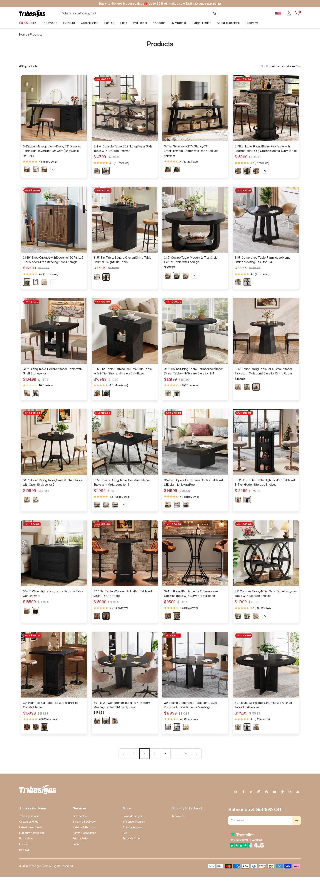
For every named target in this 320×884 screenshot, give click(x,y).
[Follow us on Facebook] (243, 792)
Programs (252, 22)
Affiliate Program (132, 827)
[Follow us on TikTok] (282, 792)
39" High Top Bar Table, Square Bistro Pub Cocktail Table (51, 705)
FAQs (76, 844)
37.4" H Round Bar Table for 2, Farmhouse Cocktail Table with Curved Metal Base (191, 593)
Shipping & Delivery (84, 821)
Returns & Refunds (84, 827)
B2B (125, 833)
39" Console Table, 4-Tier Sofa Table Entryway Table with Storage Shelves (266, 593)
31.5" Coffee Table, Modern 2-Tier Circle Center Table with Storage (191, 259)
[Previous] (124, 753)
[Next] (196, 753)
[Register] (296, 820)
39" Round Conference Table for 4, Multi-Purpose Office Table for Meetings (191, 705)
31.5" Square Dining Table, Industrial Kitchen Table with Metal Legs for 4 (122, 482)
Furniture (69, 22)
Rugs (123, 22)
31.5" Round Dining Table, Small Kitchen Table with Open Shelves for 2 (52, 482)
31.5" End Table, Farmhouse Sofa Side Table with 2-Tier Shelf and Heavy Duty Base (123, 371)
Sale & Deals (27, 22)
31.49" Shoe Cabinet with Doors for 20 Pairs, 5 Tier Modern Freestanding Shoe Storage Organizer (53, 260)
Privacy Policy (81, 838)
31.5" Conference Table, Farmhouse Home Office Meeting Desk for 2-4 (263, 259)
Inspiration (25, 844)
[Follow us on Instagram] (259, 792)
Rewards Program (133, 816)
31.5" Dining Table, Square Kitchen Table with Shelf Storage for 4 (52, 371)
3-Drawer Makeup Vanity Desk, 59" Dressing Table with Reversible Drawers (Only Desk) (52, 148)
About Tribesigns (228, 22)
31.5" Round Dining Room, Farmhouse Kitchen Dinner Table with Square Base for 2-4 (194, 371)
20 (186, 753)
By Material (178, 22)
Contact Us (79, 816)
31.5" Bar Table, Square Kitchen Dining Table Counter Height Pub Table (122, 259)
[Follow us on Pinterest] (267, 792)
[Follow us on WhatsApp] (236, 792)
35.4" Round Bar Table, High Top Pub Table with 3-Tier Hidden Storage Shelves (265, 482)
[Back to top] (304, 859)
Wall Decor (140, 22)
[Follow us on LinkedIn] (290, 792)
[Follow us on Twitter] (251, 792)
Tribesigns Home (29, 816)
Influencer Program (134, 821)
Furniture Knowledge (32, 833)
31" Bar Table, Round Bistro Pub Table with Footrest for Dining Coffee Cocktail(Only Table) (266, 148)
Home (23, 34)
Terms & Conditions (84, 833)
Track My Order (132, 838)
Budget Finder (201, 22)
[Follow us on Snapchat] (298, 792)
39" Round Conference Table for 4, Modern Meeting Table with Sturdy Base (122, 705)
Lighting (109, 22)
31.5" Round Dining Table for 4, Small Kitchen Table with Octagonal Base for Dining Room (264, 371)
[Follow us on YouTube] (274, 792)
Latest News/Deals (30, 827)
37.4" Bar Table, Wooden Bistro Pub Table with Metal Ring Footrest (124, 593)
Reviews (24, 849)
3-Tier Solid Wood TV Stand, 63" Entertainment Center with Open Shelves (191, 148)
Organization (89, 22)
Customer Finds (28, 821)
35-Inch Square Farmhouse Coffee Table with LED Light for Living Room (194, 482)
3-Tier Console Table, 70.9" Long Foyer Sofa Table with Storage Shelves (123, 148)
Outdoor (159, 22)
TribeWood (49, 22)
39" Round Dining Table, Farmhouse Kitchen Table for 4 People (263, 705)
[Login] (289, 13)
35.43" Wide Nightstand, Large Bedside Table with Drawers (53, 593)
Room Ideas (26, 838)
